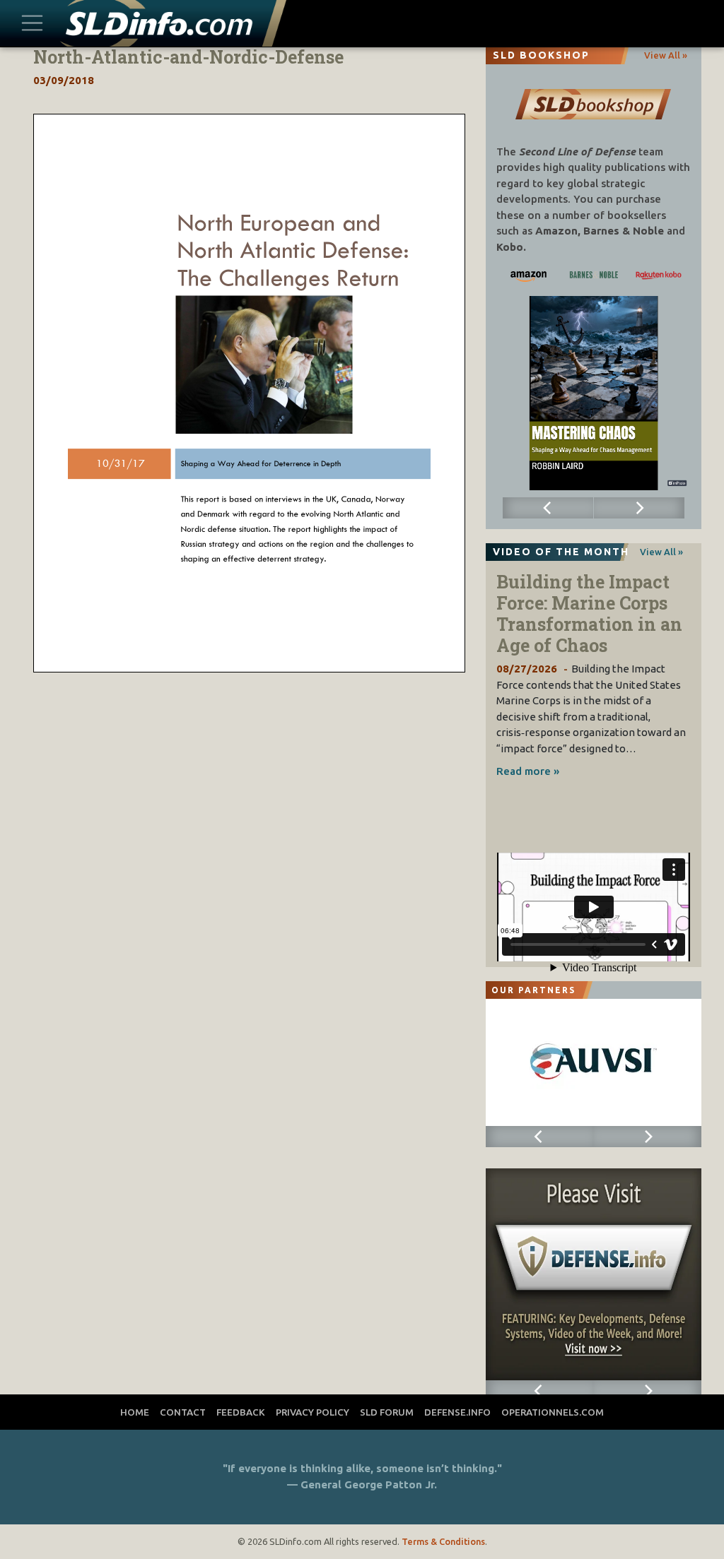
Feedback (240, 1412)
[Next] (639, 507)
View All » (665, 55)
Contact (183, 1412)
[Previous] (548, 507)
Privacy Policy (312, 1412)
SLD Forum (387, 1412)
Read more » (527, 771)
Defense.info (457, 1412)
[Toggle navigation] (32, 23)
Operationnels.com (552, 1412)
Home (134, 1412)
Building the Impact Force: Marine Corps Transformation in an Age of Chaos (589, 613)
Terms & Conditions (443, 1541)
